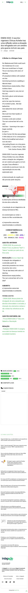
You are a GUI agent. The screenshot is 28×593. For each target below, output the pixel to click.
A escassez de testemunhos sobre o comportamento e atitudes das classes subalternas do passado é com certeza (14, 531)
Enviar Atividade (20, 578)
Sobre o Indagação (20, 576)
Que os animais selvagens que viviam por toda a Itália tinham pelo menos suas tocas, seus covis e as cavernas (13, 455)
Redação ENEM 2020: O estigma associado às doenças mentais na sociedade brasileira (13, 331)
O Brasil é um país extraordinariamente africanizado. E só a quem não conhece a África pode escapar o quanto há (16, 522)
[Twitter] (10, 582)
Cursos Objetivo (17, 258)
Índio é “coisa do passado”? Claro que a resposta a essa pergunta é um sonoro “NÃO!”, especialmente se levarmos (14, 447)
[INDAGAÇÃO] (9, 3)
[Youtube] (6, 582)
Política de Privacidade (8, 576)
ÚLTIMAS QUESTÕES (7, 434)
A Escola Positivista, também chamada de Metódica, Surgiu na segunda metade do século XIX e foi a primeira (13, 493)
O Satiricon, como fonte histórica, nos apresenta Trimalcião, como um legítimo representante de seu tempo (13, 539)
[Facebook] (14, 582)
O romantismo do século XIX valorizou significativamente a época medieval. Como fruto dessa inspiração (14, 546)
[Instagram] (2, 582)
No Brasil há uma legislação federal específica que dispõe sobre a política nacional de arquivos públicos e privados (13, 472)
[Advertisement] (14, 21)
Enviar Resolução (8, 578)
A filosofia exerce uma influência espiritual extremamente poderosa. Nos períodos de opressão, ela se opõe (13, 508)
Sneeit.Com (16, 590)
